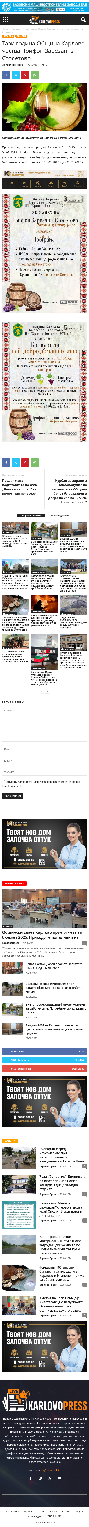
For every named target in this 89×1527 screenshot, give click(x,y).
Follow (79, 1060)
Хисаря (53, 1511)
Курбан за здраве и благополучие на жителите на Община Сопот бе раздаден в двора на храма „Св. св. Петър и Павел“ (67, 491)
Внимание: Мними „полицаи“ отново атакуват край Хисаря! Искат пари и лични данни (61, 1209)
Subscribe (78, 1068)
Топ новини (12, 1511)
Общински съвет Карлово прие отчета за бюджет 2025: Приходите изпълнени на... (42, 935)
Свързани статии (31, 515)
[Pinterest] (25, 75)
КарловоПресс (14, 64)
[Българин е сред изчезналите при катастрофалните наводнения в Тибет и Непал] (12, 988)
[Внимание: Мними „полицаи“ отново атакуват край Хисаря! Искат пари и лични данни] (19, 1215)
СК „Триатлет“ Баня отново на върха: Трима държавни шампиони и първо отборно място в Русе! (15, 656)
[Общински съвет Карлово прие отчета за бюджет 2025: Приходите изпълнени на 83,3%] (15, 528)
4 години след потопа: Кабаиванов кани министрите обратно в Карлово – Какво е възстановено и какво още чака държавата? (15, 581)
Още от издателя (58, 515)
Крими (66, 1511)
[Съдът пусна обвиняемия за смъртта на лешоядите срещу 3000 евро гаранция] (73, 605)
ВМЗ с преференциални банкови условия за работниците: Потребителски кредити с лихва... (56, 1008)
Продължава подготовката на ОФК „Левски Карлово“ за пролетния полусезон (20, 486)
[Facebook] (6, 75)
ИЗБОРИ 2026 (53, 1516)
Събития (21, 36)
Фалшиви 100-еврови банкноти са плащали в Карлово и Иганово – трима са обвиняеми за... (61, 1273)
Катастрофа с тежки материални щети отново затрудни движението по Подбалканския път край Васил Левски (42, 582)
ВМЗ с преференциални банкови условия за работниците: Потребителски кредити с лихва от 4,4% (44, 548)
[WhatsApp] (35, 75)
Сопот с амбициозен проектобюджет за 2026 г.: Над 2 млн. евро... (54, 966)
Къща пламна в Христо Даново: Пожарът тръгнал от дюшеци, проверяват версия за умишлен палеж (44, 620)
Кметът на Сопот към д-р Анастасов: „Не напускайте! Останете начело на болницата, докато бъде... (61, 1304)
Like (81, 1051)
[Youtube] (58, 1478)
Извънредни (38, 572)
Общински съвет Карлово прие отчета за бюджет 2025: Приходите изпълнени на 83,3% (15, 541)
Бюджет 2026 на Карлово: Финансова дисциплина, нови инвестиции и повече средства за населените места (73, 545)
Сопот (41, 1511)
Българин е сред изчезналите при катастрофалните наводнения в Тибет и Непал (54, 987)
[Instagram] (40, 1478)
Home (5, 28)
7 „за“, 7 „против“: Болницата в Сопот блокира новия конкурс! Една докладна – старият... (62, 1182)
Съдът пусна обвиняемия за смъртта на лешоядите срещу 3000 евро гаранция (73, 622)
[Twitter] (16, 75)
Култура (78, 1511)
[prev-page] (42, 691)
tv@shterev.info (51, 1470)
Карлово (16, 28)
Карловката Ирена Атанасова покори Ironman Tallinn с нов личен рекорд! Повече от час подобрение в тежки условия (44, 678)
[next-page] (47, 691)
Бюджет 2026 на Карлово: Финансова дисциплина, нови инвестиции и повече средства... (54, 1029)
